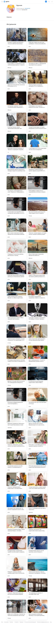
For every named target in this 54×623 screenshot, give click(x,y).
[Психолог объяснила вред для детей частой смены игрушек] (16, 588)
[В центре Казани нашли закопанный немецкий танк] (16, 123)
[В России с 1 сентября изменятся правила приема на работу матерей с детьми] (37, 440)
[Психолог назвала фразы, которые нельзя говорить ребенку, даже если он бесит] (37, 228)
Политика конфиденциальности (43, 622)
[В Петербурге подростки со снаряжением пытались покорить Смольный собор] (37, 186)
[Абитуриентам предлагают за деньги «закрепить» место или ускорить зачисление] (16, 504)
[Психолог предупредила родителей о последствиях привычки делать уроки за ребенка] (16, 483)
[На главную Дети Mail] (7, 1)
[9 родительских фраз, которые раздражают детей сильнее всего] (37, 123)
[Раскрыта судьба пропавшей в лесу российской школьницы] (16, 38)
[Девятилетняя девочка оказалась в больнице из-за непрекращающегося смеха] (16, 80)
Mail (2, 622)
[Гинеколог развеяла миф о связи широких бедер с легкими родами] (16, 525)
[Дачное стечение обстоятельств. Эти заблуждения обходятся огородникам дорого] (16, 377)
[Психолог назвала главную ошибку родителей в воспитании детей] (16, 567)
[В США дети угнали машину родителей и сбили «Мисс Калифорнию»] (37, 377)
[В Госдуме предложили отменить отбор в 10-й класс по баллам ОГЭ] (16, 355)
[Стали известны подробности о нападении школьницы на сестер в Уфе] (16, 207)
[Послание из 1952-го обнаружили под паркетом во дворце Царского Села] (37, 59)
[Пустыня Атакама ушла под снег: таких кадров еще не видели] (37, 207)
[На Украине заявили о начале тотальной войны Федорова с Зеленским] (16, 101)
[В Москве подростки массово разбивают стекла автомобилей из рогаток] (37, 38)
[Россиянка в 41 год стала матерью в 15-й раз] (37, 398)
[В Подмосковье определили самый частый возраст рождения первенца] (16, 546)
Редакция (21, 622)
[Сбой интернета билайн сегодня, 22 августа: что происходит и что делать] (16, 334)
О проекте (17, 622)
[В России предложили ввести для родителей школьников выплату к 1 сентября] (37, 461)
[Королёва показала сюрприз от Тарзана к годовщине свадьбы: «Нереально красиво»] (16, 144)
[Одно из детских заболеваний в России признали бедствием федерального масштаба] (37, 334)
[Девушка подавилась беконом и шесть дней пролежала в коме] (16, 419)
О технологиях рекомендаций (30, 622)
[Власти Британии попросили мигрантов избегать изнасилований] (37, 250)
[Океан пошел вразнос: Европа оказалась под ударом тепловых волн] (37, 567)
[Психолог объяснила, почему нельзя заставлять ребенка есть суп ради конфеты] (16, 440)
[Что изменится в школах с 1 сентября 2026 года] (37, 588)
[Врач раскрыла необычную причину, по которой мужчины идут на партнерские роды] (37, 610)
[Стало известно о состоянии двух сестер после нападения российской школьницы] (37, 144)
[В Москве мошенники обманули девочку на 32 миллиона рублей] (16, 271)
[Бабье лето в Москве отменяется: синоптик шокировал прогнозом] (16, 610)
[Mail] (4, 1)
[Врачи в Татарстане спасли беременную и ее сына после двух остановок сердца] (37, 419)
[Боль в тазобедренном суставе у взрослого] (37, 504)
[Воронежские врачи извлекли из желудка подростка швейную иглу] (16, 165)
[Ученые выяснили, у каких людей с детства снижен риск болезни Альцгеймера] (37, 483)
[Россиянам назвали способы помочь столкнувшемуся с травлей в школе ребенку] (16, 461)
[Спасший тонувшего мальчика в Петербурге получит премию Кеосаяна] (37, 313)
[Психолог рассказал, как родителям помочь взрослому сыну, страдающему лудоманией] (37, 525)
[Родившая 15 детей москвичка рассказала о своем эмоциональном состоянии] (16, 250)
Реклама (11, 622)
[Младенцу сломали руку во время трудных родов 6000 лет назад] (37, 165)
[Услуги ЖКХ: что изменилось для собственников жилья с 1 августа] (16, 59)
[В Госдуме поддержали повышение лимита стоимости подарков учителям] (37, 292)
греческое (27, 8)
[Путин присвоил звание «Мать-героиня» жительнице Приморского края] (16, 313)
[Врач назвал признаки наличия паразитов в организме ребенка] (16, 228)
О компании (6, 622)
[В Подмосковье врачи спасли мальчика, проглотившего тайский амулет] (37, 546)
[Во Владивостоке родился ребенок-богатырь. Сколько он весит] (37, 101)
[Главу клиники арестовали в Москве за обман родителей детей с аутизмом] (16, 292)
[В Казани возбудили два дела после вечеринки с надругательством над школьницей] (16, 398)
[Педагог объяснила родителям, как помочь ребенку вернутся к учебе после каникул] (37, 271)
